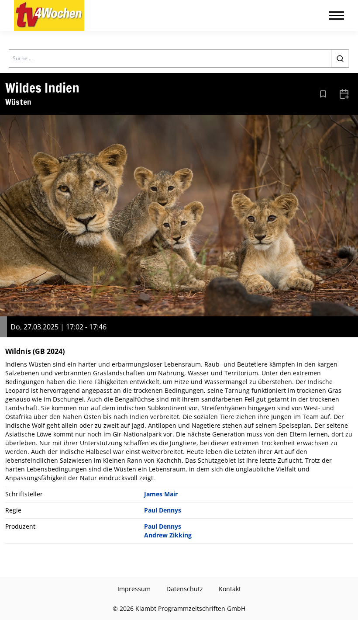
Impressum (134, 589)
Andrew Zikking (168, 535)
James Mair (161, 494)
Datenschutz (184, 589)
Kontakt (230, 589)
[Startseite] (49, 15)
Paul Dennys (162, 510)
